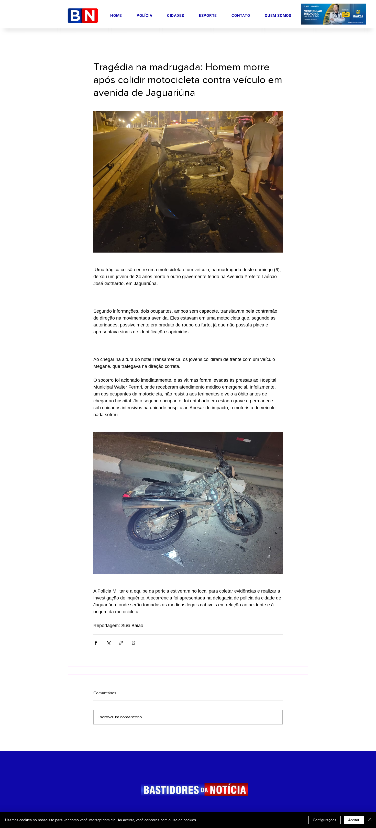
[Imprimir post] (133, 642)
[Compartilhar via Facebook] (95, 642)
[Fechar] (370, 820)
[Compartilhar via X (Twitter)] (108, 642)
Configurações (324, 819)
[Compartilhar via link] (120, 642)
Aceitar (353, 819)
